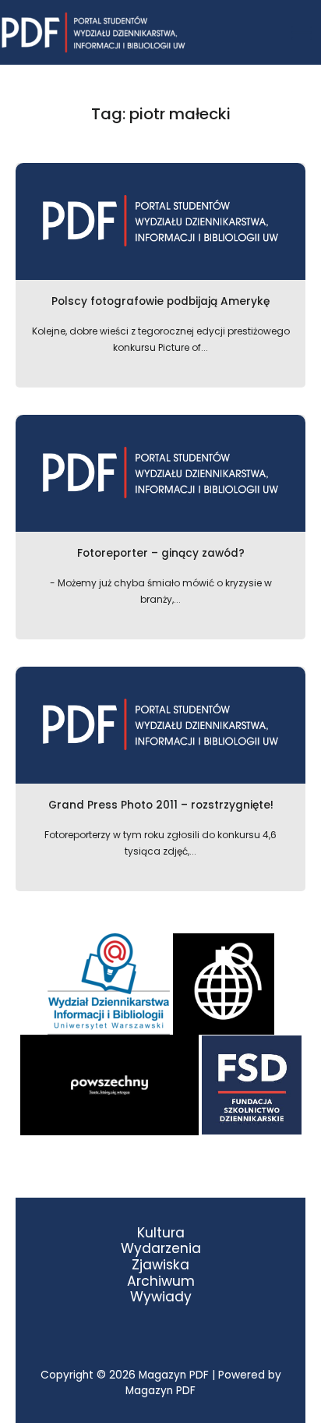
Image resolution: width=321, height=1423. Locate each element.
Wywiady (161, 1297)
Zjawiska (160, 1265)
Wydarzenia (161, 1249)
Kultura (161, 1233)
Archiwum (161, 1281)
